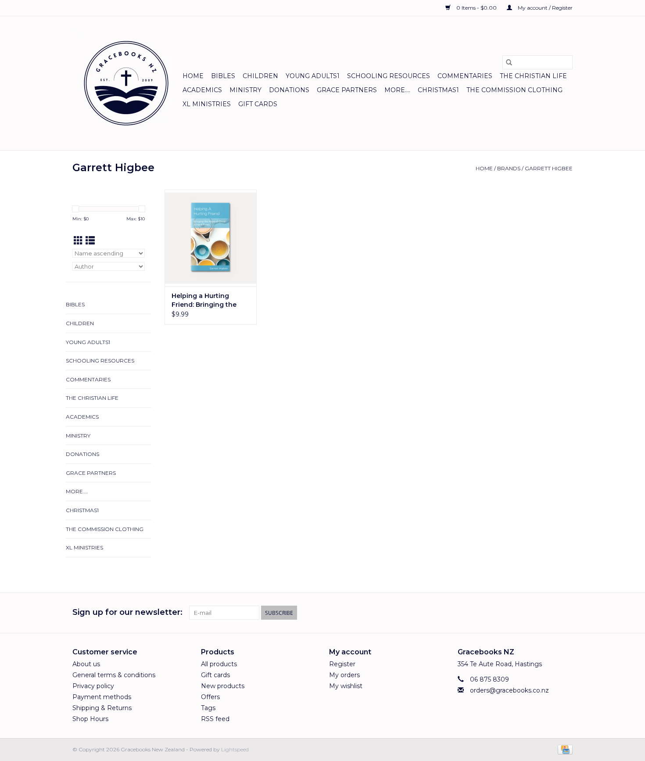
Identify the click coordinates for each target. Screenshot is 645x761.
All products (219, 664)
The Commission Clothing (514, 90)
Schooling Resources (388, 76)
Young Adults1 (313, 76)
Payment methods (101, 697)
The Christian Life (533, 76)
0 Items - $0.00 (476, 7)
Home (193, 76)
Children (260, 76)
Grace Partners (347, 90)
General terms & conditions (113, 675)
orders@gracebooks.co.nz (509, 690)
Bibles (223, 76)
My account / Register (544, 7)
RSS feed (215, 719)
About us (86, 664)
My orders (344, 675)
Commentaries (464, 76)
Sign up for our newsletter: (127, 612)
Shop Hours (90, 719)
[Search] (509, 62)
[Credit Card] (564, 749)
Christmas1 (438, 90)
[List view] (90, 240)
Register (342, 664)
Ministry (245, 90)
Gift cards (257, 104)
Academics (202, 90)
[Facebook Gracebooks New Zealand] (550, 613)
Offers (210, 697)
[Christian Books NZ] (126, 83)
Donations (289, 90)
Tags (208, 708)
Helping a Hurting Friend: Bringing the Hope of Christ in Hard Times (208, 300)
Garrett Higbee (549, 168)
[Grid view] (78, 240)
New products (222, 686)
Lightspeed (235, 749)
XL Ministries (207, 104)
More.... (397, 90)
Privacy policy (93, 686)
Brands (508, 168)
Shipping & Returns (102, 708)
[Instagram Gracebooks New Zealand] (566, 613)
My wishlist (345, 686)
